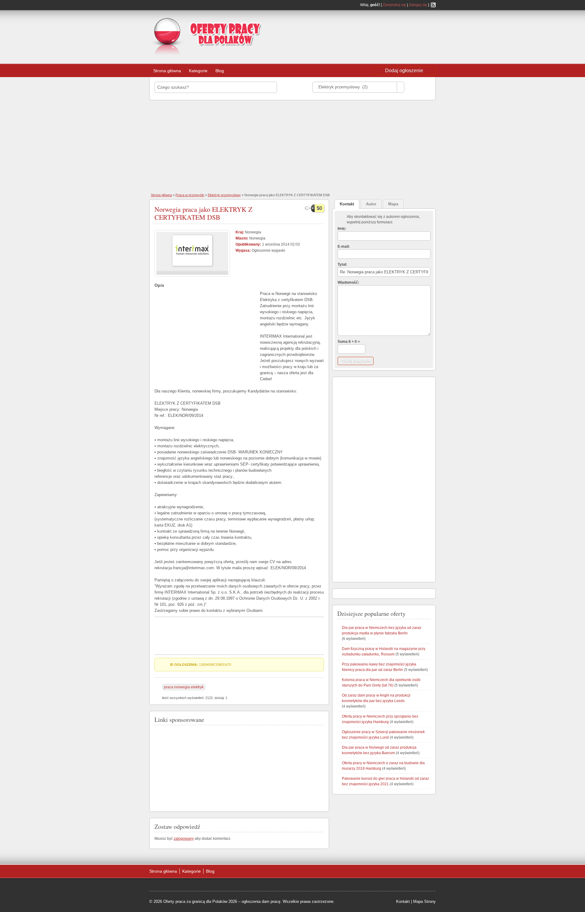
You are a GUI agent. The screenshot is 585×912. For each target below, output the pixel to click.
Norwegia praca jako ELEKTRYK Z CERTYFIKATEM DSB (203, 213)
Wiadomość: (348, 282)
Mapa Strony (424, 901)
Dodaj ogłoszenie (404, 70)
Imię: (342, 228)
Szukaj (419, 87)
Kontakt (403, 901)
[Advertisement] (387, 28)
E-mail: (344, 246)
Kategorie (198, 70)
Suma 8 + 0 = (349, 341)
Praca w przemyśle (190, 195)
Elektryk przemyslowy (224, 195)
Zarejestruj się (394, 5)
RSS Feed (433, 4)
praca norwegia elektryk (184, 687)
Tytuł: (342, 264)
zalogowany (184, 838)
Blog (219, 70)
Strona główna (167, 70)
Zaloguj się (418, 5)
